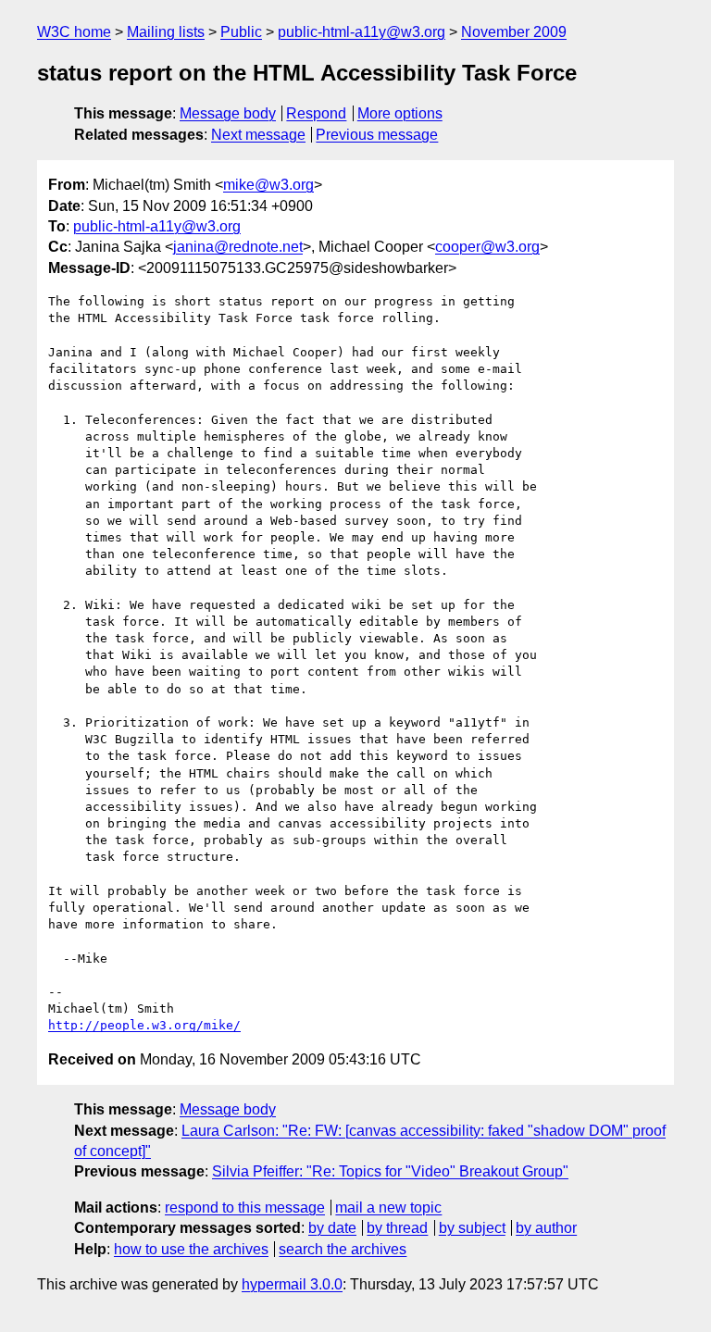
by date (332, 1228)
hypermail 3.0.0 (292, 1284)
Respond (316, 113)
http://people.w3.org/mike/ (144, 1025)
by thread (397, 1228)
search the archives (342, 1249)
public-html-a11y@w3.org (361, 32)
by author (546, 1228)
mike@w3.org (268, 185)
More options (400, 113)
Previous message (377, 135)
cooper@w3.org (487, 247)
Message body (228, 113)
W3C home (74, 32)
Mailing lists (166, 32)
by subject (472, 1228)
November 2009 (514, 32)
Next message (258, 135)
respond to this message (245, 1207)
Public (241, 32)
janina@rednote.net (238, 247)
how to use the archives (191, 1249)
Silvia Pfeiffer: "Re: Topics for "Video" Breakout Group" (390, 1171)
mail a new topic (388, 1207)
